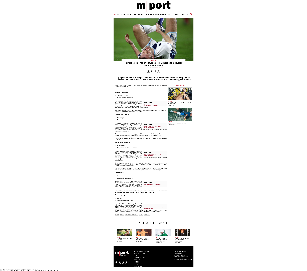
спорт (117, 214)
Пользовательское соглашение (182, 259)
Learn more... (44, 270)
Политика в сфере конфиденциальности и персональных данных (180, 256)
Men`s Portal (159, 67)
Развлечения (154, 14)
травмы (122, 214)
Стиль (147, 14)
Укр (118, 14)
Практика (176, 14)
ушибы (141, 214)
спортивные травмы (131, 214)
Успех (169, 14)
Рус (115, 14)
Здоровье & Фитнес (125, 14)
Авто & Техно (138, 14)
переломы (147, 214)
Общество (184, 14)
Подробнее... (35, 269)
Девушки (163, 14)
